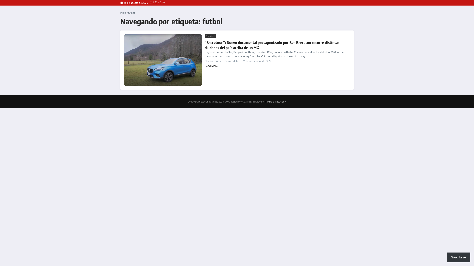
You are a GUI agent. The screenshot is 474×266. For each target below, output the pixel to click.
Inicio (123, 12)
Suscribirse (458, 257)
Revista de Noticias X (275, 101)
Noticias (210, 36)
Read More (211, 65)
